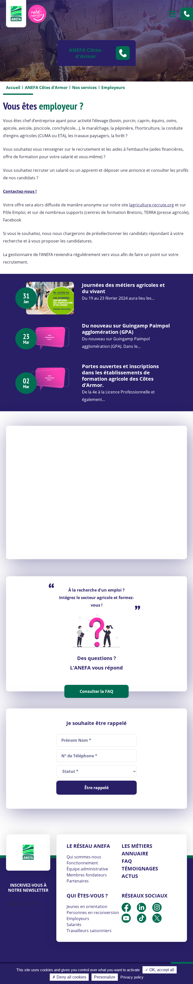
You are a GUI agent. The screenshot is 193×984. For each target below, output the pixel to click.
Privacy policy (131, 977)
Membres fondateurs (87, 875)
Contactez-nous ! (20, 191)
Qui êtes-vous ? (87, 895)
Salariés (74, 924)
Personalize (104, 977)
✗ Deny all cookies (69, 977)
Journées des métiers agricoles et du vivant (123, 288)
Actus (130, 876)
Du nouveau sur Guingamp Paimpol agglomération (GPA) (126, 328)
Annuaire (135, 853)
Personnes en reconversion (93, 912)
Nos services (84, 87)
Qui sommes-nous (84, 857)
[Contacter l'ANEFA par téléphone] (186, 14)
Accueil (13, 87)
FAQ (127, 861)
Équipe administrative (87, 869)
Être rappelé (96, 787)
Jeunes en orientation (87, 906)
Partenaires (78, 881)
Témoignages (140, 868)
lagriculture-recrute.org (151, 205)
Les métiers (137, 846)
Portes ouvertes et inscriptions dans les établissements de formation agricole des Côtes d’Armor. (120, 375)
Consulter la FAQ (96, 691)
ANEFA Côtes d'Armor (46, 87)
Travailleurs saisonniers (89, 930)
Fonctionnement (82, 863)
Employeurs (78, 918)
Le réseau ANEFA (88, 846)
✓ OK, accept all (159, 970)
